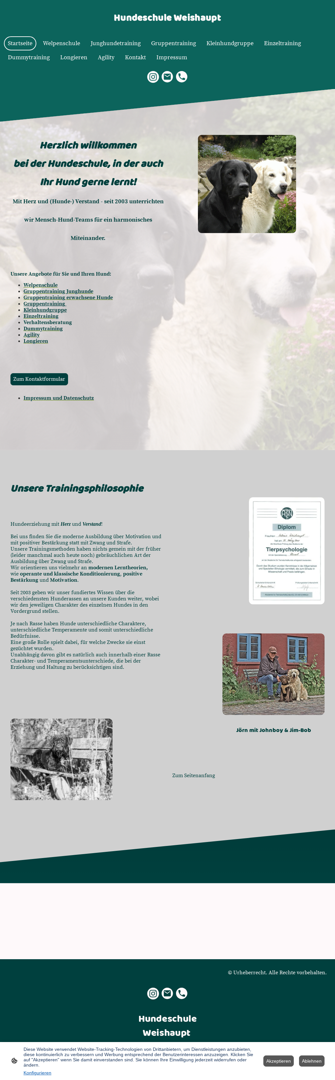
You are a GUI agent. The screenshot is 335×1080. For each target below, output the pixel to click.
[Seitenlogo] (167, 28)
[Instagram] (153, 77)
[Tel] (182, 77)
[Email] (167, 77)
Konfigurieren (37, 1072)
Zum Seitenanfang (193, 776)
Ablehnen (312, 1061)
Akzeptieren (278, 1061)
